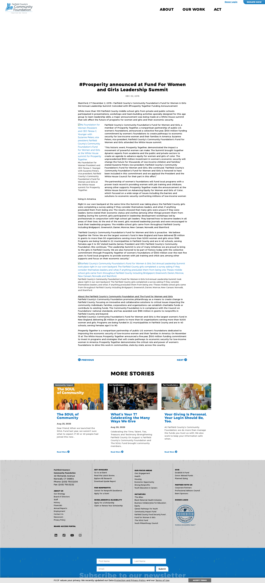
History (57, 502)
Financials (58, 505)
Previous (87, 360)
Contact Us (58, 514)
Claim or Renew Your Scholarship (108, 506)
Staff (56, 500)
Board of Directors (62, 497)
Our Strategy (59, 494)
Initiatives (140, 494)
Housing (138, 479)
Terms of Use (162, 580)
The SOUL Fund (141, 520)
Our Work (194, 9)
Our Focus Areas (143, 470)
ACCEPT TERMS (200, 580)
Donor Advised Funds (184, 475)
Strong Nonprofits (142, 485)
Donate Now (254, 2)
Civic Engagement (142, 473)
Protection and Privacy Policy (129, 580)
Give (177, 470)
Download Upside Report (105, 481)
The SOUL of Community (68, 416)
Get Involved (101, 470)
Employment (59, 511)
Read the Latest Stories (104, 475)
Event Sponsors (181, 493)
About (167, 9)
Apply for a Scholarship (104, 503)
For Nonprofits (102, 488)
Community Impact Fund (145, 512)
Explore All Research (103, 478)
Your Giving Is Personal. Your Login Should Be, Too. (186, 417)
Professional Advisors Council (187, 491)
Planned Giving (181, 478)
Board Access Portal (65, 526)
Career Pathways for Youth (146, 509)
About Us (58, 491)
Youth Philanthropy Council (146, 523)
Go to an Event (100, 473)
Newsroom (58, 517)
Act (217, 9)
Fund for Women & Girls (145, 517)
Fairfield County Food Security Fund (150, 514)
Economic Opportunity (144, 482)
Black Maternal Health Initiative (148, 500)
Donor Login (231, 2)
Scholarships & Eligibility (108, 500)
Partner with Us (183, 485)
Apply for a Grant (101, 493)
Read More (62, 452)
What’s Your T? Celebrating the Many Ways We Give (130, 417)
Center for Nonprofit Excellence (108, 491)
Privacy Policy (59, 520)
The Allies (139, 497)
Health (137, 476)
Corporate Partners (183, 488)
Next (180, 360)
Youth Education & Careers (146, 488)
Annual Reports (60, 508)
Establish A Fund (182, 473)
